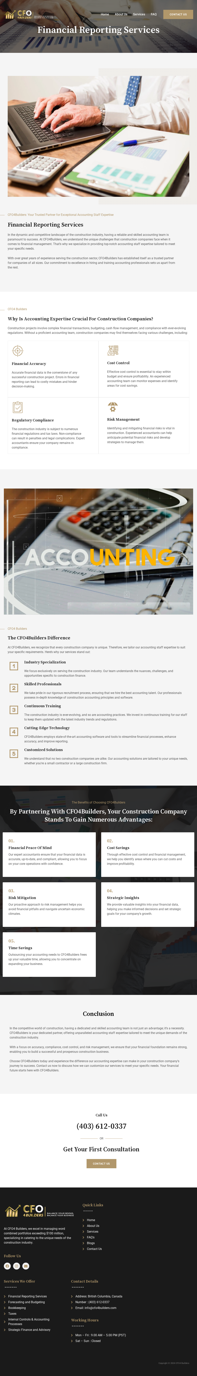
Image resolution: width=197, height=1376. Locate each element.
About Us (121, 14)
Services (139, 14)
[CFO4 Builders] (29, 14)
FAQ (154, 14)
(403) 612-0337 (101, 1126)
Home (105, 14)
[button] (178, 14)
